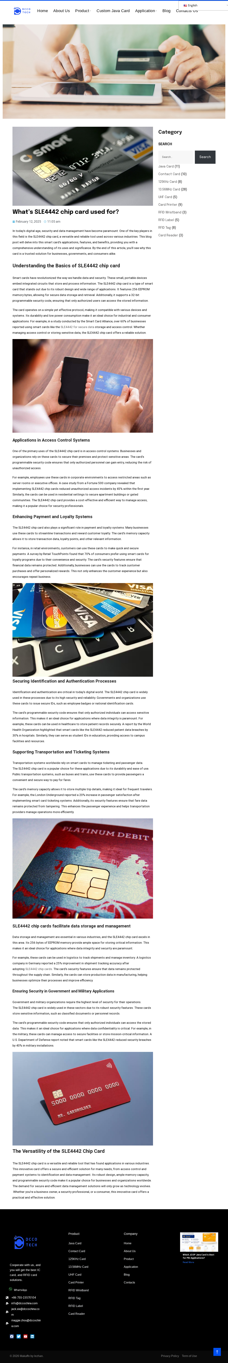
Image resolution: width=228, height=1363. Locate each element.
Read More (188, 1262)
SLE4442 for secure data (77, 327)
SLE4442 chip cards (38, 969)
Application (145, 11)
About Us (61, 11)
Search (165, 144)
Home (42, 11)
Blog (166, 11)
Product (82, 11)
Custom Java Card (113, 11)
